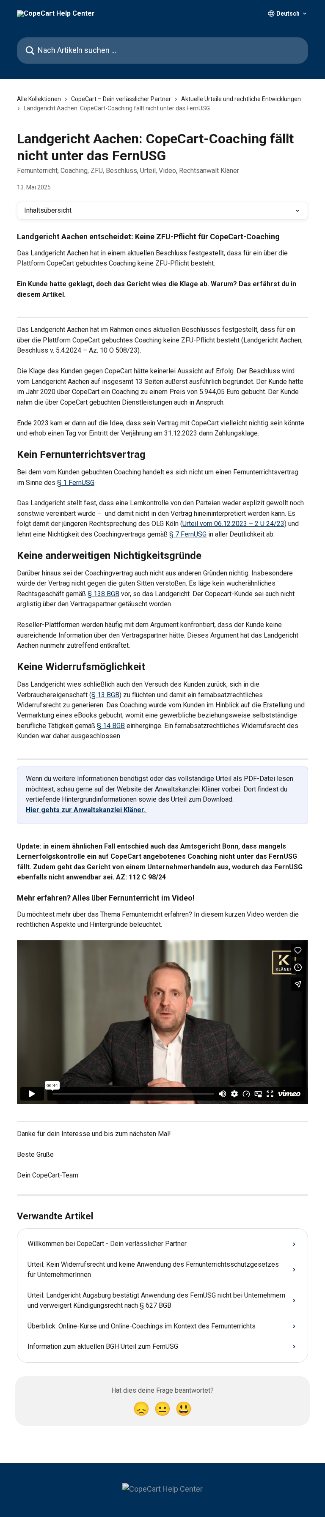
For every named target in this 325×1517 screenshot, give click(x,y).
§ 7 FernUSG (188, 534)
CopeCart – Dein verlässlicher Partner (121, 99)
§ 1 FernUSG (75, 483)
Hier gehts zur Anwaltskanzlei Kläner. (86, 810)
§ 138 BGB (103, 594)
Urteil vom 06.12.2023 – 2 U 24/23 (233, 524)
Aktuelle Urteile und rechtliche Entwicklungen (241, 99)
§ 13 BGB (105, 695)
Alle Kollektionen (39, 99)
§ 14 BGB (111, 726)
